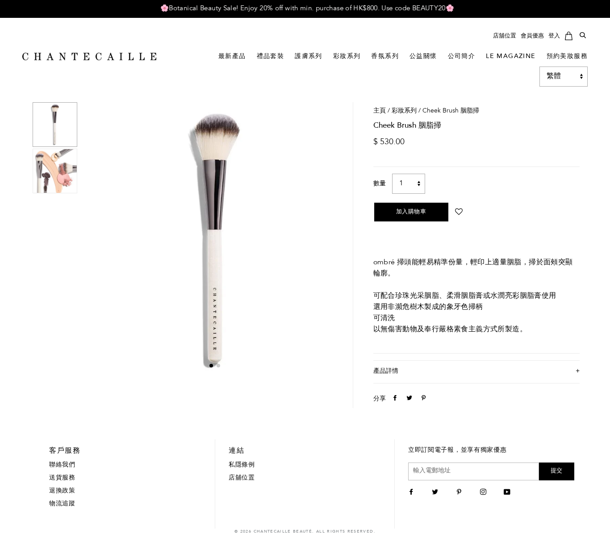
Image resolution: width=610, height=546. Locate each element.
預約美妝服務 (567, 57)
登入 (554, 36)
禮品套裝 (270, 57)
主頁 (379, 111)
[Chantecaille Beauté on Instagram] (484, 493)
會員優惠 (532, 36)
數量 (379, 184)
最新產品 (232, 57)
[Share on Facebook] (394, 399)
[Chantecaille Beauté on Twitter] (436, 493)
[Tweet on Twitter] (408, 399)
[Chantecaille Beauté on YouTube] (508, 493)
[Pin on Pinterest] (422, 399)
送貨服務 (62, 478)
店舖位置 (504, 36)
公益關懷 (423, 57)
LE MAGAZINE (510, 57)
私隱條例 (242, 465)
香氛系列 (385, 57)
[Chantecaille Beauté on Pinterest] (460, 493)
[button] (211, 365)
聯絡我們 (62, 465)
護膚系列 (308, 57)
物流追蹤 (62, 504)
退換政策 (62, 491)
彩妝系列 (347, 57)
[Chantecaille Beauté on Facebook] (412, 493)
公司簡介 (462, 57)
